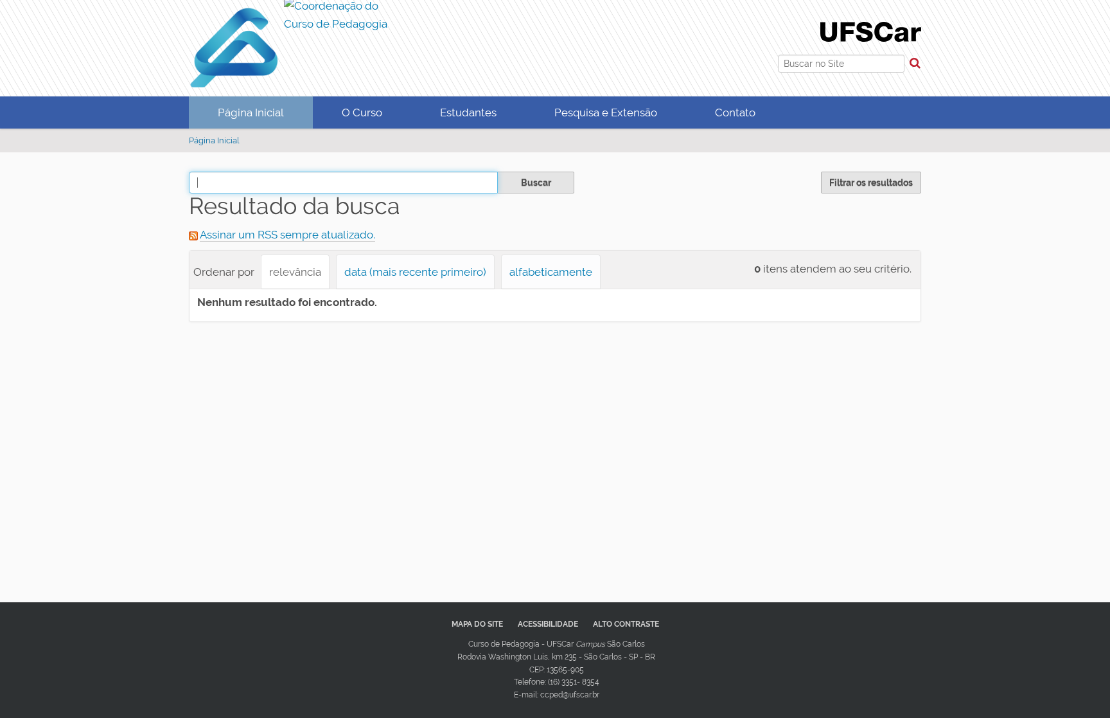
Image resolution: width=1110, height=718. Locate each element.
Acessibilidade (548, 624)
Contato (735, 112)
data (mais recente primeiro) (415, 271)
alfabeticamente (550, 271)
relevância (295, 271)
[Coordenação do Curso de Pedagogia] (290, 17)
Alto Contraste (626, 624)
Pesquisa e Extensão (605, 112)
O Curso (362, 112)
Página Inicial (251, 112)
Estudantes (468, 112)
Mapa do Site (477, 624)
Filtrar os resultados (871, 182)
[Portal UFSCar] (870, 30)
